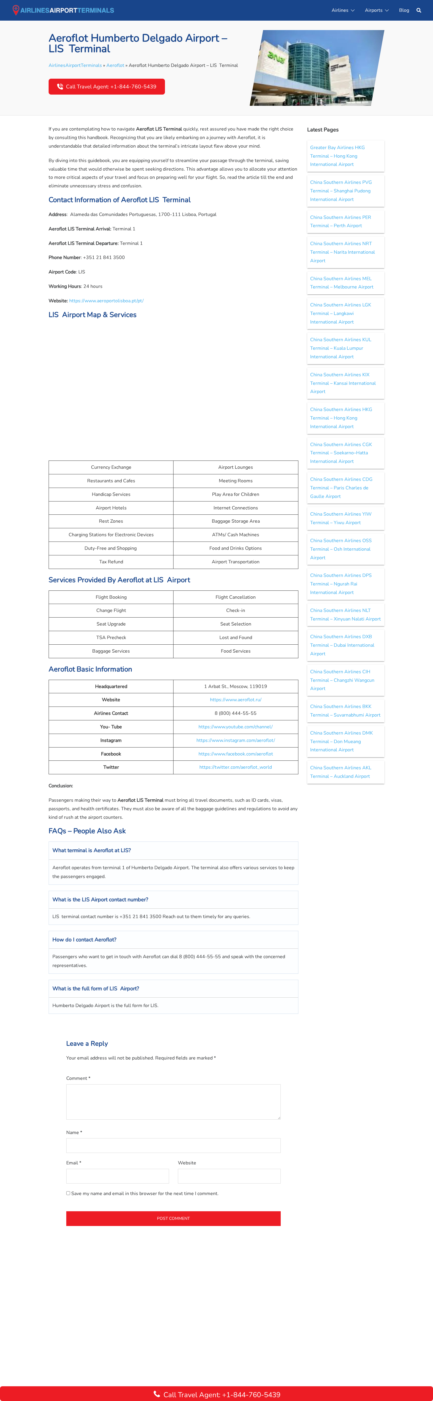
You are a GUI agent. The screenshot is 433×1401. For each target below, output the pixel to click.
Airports (374, 10)
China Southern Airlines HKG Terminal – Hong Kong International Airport (341, 418)
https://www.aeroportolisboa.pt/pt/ (106, 301)
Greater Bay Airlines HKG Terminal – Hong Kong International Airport (337, 156)
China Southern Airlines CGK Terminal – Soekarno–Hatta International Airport (341, 453)
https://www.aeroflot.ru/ (236, 700)
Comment (78, 1078)
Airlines (340, 10)
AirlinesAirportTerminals (75, 65)
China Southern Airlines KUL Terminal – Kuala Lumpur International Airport (340, 348)
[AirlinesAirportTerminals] (63, 10)
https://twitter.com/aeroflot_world (235, 767)
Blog (404, 10)
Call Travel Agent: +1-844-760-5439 (111, 86)
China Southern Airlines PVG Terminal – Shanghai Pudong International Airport (341, 191)
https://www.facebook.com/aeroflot (236, 754)
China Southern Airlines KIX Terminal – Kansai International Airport (343, 383)
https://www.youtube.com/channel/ (236, 727)
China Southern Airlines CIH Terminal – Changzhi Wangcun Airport (342, 680)
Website (187, 1163)
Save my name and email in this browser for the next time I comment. (145, 1193)
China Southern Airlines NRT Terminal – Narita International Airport (342, 252)
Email (73, 1163)
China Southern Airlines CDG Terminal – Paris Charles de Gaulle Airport (341, 488)
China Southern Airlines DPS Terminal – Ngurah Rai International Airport (341, 584)
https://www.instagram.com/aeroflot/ (235, 740)
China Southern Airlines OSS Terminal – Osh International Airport (341, 549)
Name (74, 1132)
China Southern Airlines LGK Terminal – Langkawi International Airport (340, 313)
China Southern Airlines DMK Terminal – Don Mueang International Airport (341, 741)
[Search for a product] (419, 10)
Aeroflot (115, 65)
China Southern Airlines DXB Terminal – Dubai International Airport (342, 645)
